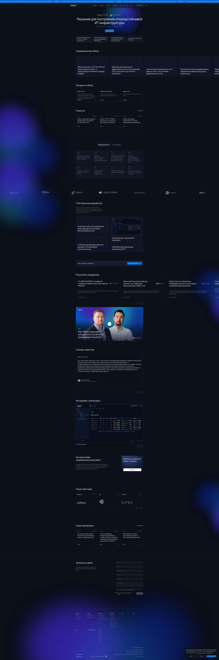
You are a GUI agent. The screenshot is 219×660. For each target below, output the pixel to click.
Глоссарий (100, 641)
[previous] (138, 392)
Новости (100, 633)
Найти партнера (101, 615)
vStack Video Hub (113, 621)
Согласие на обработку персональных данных (134, 651)
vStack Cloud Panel (79, 617)
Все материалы (140, 525)
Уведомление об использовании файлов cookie (134, 652)
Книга (100, 643)
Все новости (140, 110)
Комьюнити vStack (113, 619)
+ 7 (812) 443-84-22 (79, 654)
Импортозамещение (91, 629)
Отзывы (100, 639)
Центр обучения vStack (113, 623)
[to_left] (138, 303)
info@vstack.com (79, 656)
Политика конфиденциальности (137, 649)
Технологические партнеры (103, 619)
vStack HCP (78, 615)
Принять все (211, 656)
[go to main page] (73, 5)
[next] (141, 392)
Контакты (100, 635)
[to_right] (141, 303)
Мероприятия (101, 637)
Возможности (103, 145)
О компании (101, 631)
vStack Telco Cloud (90, 615)
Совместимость (112, 615)
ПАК (124, 5)
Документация (112, 617)
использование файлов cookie (191, 653)
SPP (120, 5)
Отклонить (191, 656)
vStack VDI (77, 619)
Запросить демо (139, 5)
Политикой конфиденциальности (128, 590)
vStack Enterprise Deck (90, 617)
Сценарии (116, 145)
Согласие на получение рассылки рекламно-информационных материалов (129, 654)
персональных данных (132, 589)
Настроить (201, 656)
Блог (127, 5)
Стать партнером (101, 617)
